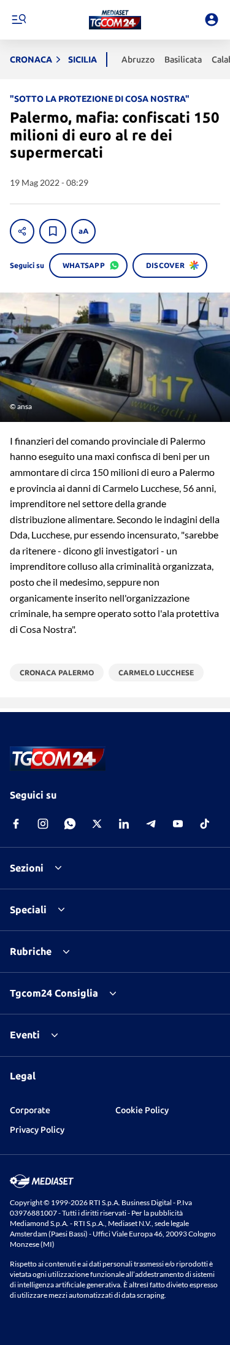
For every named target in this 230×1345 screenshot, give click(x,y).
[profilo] (211, 19)
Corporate (30, 1110)
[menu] (18, 19)
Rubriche (31, 951)
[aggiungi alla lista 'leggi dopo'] (52, 231)
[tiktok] (205, 824)
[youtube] (178, 824)
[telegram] (151, 824)
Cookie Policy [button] (142, 1110)
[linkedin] (124, 824)
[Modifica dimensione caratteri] (83, 231)
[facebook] (16, 824)
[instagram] (43, 824)
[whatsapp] (70, 824)
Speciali (28, 909)
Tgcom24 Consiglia (54, 992)
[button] (115, 19)
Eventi (25, 1034)
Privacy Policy (37, 1130)
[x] (97, 824)
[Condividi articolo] (22, 231)
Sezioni (27, 867)
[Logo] (115, 19)
